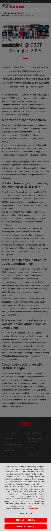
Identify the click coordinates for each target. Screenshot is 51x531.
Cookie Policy (33, 509)
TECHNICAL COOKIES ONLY (25, 520)
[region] (25, 497)
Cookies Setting (25, 513)
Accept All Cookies (25, 527)
